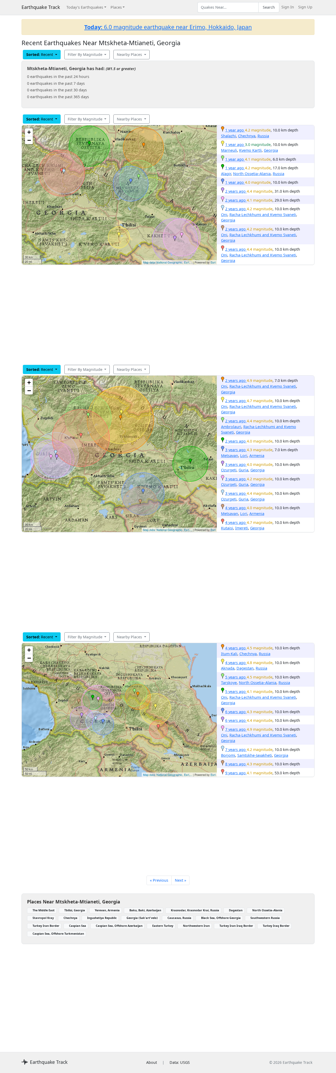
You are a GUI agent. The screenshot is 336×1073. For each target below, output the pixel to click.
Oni (224, 214)
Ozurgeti (229, 469)
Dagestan (245, 668)
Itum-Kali (229, 653)
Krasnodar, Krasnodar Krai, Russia (195, 910)
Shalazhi (228, 135)
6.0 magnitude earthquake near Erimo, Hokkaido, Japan (168, 27)
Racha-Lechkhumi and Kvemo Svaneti (262, 214)
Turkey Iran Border (46, 926)
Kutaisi (227, 527)
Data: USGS (180, 1062)
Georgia (271, 150)
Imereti (241, 527)
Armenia (256, 455)
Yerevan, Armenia (107, 910)
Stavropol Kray (43, 918)
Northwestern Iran (196, 926)
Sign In (287, 6)
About (151, 1062)
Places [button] (116, 7)
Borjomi (228, 755)
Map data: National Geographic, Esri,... (167, 262)
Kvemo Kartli (250, 150)
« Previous (159, 880)
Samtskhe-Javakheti (254, 755)
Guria (243, 469)
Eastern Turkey (162, 926)
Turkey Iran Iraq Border (236, 926)
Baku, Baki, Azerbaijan (145, 910)
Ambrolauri (231, 426)
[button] (143, 145)
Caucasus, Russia (179, 918)
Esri (213, 262)
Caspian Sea (77, 926)
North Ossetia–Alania (252, 173)
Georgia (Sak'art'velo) (142, 918)
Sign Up (305, 6)
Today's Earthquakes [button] (84, 7)
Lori (243, 455)
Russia (263, 135)
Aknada (227, 668)
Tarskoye (229, 682)
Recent (40, 54)
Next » (180, 880)
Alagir (226, 173)
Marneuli (229, 150)
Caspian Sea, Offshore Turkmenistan (58, 933)
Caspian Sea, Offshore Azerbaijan (119, 926)
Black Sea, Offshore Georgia (221, 918)
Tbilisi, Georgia (74, 910)
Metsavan (229, 455)
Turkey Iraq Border (276, 926)
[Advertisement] (168, 314)
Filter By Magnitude (85, 54)
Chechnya (246, 135)
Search (269, 7)
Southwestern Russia (265, 918)
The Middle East (44, 910)
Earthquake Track (41, 7)
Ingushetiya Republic (102, 918)
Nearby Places (130, 54)
